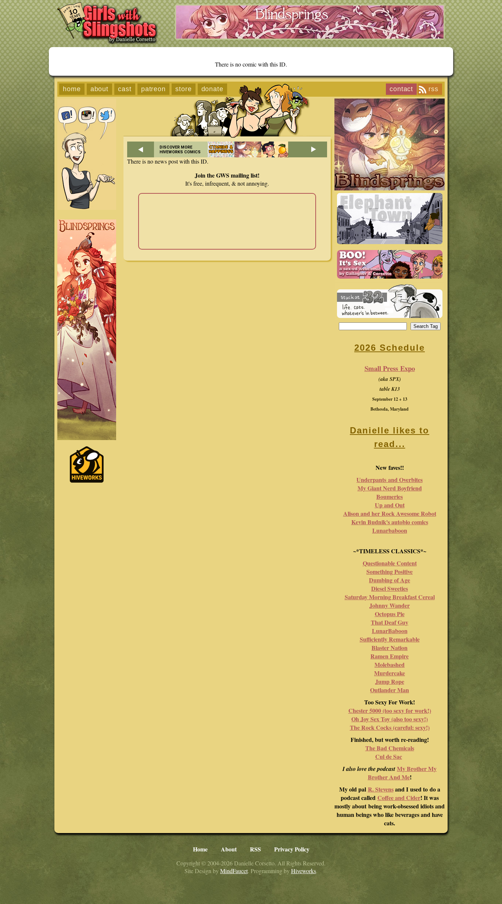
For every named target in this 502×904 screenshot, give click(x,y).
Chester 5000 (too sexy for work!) (389, 710)
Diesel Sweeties (389, 588)
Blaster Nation (390, 647)
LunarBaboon (390, 630)
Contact (401, 89)
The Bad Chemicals (389, 748)
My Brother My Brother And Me (402, 772)
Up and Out (390, 505)
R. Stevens (381, 789)
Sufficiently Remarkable (390, 639)
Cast (125, 89)
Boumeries (389, 496)
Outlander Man (389, 690)
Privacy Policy (291, 849)
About (99, 89)
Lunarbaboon (389, 530)
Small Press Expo (390, 368)
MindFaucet (234, 871)
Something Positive (389, 571)
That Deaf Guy (389, 622)
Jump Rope (389, 681)
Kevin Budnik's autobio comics (389, 522)
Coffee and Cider (398, 797)
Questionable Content (390, 563)
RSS (433, 89)
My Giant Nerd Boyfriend (390, 488)
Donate (212, 89)
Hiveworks (303, 871)
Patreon (153, 89)
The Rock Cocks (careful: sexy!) (390, 727)
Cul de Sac (388, 756)
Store (183, 89)
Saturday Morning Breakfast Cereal (390, 597)
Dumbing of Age (389, 580)
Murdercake (389, 673)
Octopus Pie (390, 614)
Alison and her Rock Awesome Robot (389, 513)
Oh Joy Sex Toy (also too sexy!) (389, 719)
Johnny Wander (389, 605)
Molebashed (389, 664)
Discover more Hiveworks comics (180, 149)
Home (72, 89)
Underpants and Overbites (389, 479)
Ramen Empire (389, 656)
